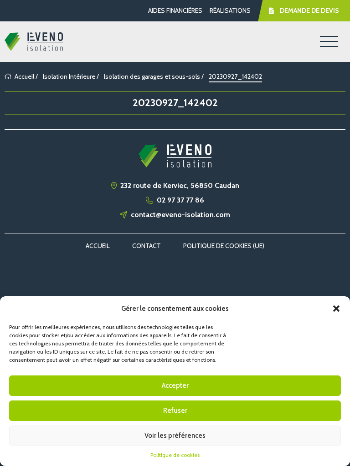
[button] (336, 308)
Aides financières (175, 10)
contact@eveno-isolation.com (180, 214)
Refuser (175, 410)
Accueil (24, 76)
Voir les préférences (175, 435)
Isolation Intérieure (69, 76)
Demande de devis (309, 10)
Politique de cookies (175, 454)
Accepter (175, 385)
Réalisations (230, 10)
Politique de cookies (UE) (223, 246)
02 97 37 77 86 (180, 200)
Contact (146, 246)
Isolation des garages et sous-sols (152, 76)
